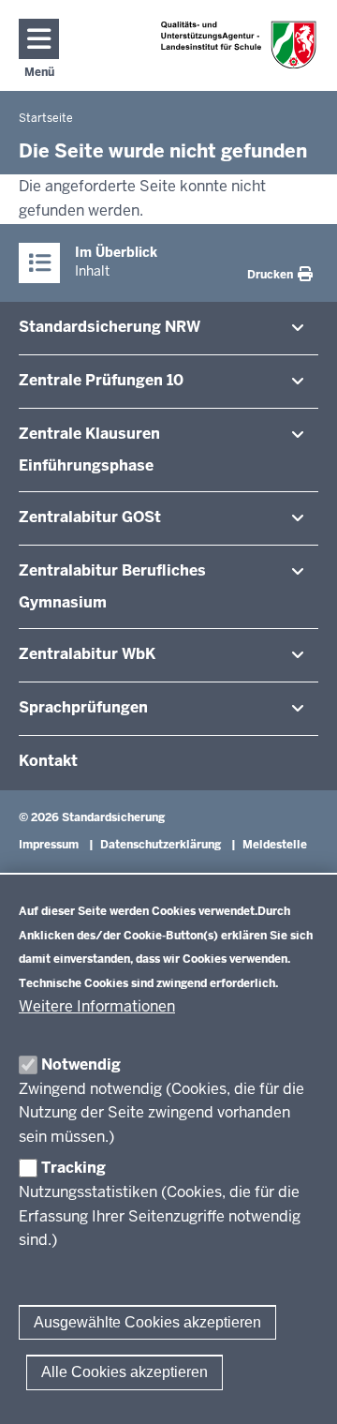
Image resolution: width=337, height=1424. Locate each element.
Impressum (49, 844)
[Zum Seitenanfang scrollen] (299, 1389)
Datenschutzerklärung (160, 844)
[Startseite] (238, 44)
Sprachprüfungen (83, 707)
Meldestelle (274, 844)
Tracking (73, 1167)
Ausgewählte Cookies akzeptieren (147, 1322)
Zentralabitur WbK (87, 654)
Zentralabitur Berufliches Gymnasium (112, 586)
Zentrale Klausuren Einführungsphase (89, 449)
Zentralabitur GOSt (90, 517)
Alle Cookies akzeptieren (124, 1372)
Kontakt (48, 761)
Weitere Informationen (97, 1006)
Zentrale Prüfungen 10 (101, 380)
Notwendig (81, 1064)
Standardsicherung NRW (109, 327)
